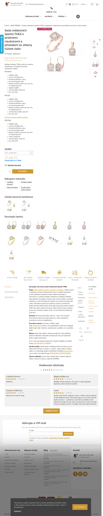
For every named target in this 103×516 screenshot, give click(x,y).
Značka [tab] (9, 297)
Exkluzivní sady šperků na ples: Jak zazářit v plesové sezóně (55, 482)
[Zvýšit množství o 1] (11, 170)
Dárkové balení (12, 187)
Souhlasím (81, 507)
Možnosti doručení (14, 165)
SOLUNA (92, 293)
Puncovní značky (10, 463)
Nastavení (17, 511)
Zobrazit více (51, 411)
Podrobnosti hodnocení (13, 60)
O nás (6, 454)
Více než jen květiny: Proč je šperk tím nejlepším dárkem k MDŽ (56, 470)
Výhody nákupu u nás (31, 469)
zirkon (91, 306)
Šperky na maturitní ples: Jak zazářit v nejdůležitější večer (56, 476)
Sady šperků (93, 297)
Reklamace (27, 463)
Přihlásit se (68, 434)
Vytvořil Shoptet (93, 514)
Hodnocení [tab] (11, 292)
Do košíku (22, 171)
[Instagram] (80, 474)
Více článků (53, 450)
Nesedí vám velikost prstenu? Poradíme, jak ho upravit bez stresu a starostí (56, 455)
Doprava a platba (10, 466)
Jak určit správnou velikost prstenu (16, 117)
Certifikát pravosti (10, 183)
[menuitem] (33, 16)
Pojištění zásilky (26, 182)
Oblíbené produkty (30, 466)
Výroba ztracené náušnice (29, 473)
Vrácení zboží (9, 472)
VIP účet (7, 469)
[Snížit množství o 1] (11, 172)
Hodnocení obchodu (51, 365)
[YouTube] (85, 474)
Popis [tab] (8, 287)
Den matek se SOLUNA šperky (54, 461)
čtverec (91, 312)
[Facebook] (75, 474)
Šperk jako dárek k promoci (53, 466)
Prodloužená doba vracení (26, 189)
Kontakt (7, 457)
